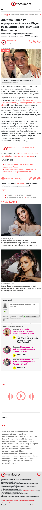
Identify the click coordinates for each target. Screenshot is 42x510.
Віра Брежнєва (8, 436)
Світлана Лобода (8, 441)
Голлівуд (19, 436)
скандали (6, 458)
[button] (35, 9)
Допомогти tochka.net (19, 15)
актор (27, 444)
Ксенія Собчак (7, 439)
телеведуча (6, 461)
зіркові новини (25, 449)
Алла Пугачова (8, 432)
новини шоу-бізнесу (15, 197)
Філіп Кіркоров (8, 444)
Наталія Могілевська (24, 439)
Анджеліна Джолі (9, 434)
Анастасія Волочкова (24, 432)
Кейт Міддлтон (31, 436)
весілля (15, 446)
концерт (5, 451)
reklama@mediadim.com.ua (30, 490)
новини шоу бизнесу (10, 456)
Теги (4, 425)
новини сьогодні (25, 453)
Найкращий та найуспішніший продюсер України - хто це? (24, 349)
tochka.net (11, 41)
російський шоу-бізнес (29, 456)
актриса (35, 444)
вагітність (6, 446)
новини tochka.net (18, 451)
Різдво (9, 195)
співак (14, 458)
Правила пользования (7, 500)
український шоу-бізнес (23, 461)
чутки (14, 463)
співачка (23, 458)
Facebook (21, 183)
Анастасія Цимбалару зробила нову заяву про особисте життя (24, 331)
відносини (25, 446)
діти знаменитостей (10, 449)
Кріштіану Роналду (24, 195)
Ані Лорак (22, 434)
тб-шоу (31, 458)
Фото (32, 441)
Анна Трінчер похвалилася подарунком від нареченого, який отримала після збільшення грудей (19, 242)
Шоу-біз (19, 444)
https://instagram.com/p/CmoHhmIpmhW (17, 147)
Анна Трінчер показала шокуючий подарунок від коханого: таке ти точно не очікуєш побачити (21, 288)
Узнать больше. (37, 505)
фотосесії (5, 463)
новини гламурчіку (9, 453)
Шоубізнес (5, 51)
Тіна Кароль (22, 441)
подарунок (31, 197)
